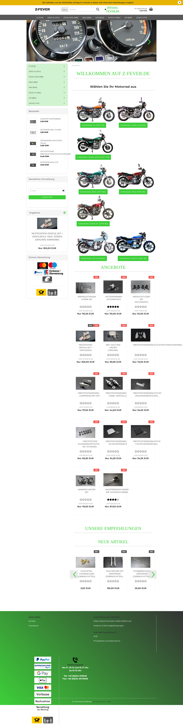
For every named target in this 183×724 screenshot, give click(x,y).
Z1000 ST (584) (114, 17)
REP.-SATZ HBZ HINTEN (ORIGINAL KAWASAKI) (113, 348)
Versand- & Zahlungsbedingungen (109, 625)
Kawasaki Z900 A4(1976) (133, 125)
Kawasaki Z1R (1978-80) (93, 258)
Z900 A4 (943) (53, 17)
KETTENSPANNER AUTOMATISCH (113, 298)
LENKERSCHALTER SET (86, 490)
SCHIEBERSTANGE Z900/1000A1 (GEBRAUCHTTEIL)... (142, 574)
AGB (95, 636)
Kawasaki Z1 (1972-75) (93, 125)
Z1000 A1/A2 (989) (71, 17)
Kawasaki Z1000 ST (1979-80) (93, 224)
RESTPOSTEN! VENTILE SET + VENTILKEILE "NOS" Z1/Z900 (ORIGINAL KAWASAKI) (47, 236)
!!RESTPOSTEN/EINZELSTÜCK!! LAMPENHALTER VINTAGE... (92, 394)
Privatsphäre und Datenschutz (107, 641)
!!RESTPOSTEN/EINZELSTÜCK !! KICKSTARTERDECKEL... (146, 442)
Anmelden (47, 197)
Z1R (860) (128, 17)
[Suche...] (97, 9)
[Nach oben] (176, 720)
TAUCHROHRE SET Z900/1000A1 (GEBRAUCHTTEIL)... (114, 574)
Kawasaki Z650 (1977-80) (93, 192)
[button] (35, 42)
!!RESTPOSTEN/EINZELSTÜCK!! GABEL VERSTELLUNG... (119, 394)
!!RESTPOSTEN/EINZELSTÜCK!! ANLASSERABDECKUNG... (147, 394)
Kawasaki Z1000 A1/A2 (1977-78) (93, 157)
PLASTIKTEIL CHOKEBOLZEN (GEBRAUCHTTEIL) (86, 574)
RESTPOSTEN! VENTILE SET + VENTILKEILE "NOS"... (85, 348)
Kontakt (32, 621)
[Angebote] (65, 212)
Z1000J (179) (141, 17)
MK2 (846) (99, 17)
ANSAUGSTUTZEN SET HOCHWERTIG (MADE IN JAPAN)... (141, 299)
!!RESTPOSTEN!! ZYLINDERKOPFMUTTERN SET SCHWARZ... (90, 444)
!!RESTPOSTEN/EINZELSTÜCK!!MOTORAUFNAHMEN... (158, 345)
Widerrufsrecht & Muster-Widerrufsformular (113, 621)
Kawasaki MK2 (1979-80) (133, 192)
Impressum (34, 625)
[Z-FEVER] (43, 9)
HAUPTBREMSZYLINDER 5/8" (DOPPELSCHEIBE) (117, 490)
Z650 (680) (86, 17)
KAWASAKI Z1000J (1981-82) (133, 258)
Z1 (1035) (39, 17)
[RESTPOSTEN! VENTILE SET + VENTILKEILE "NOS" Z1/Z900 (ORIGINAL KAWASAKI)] (47, 223)
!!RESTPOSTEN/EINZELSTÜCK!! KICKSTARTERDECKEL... (119, 442)
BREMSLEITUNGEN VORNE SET (87, 298)
